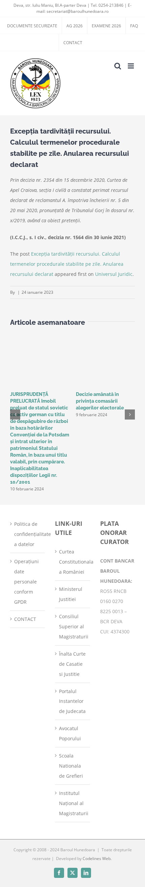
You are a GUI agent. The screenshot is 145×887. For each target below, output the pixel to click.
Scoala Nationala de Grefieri (71, 765)
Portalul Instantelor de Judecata (72, 701)
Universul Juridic (114, 274)
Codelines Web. (97, 858)
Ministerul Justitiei (70, 594)
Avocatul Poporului (70, 733)
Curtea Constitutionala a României (72, 561)
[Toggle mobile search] (117, 65)
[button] (15, 414)
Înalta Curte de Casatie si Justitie (72, 664)
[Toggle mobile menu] (131, 65)
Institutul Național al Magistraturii (72, 803)
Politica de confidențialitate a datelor (27, 534)
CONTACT (25, 619)
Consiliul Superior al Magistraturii (72, 626)
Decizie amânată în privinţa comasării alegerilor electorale (100, 401)
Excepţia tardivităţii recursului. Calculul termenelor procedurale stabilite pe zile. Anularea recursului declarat (66, 264)
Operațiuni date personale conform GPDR (26, 581)
